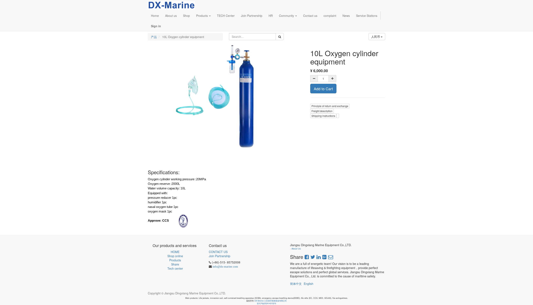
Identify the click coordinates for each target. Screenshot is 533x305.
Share (175, 264)
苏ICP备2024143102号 (266, 303)
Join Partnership (219, 256)
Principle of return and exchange (329, 106)
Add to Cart (323, 88)
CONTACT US (218, 252)
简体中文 (296, 284)
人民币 (376, 37)
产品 (154, 37)
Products (175, 260)
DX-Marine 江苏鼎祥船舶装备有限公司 (270, 300)
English (308, 284)
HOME (175, 252)
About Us (296, 248)
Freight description (322, 111)
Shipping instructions (323, 115)
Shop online (175, 256)
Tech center (175, 268)
